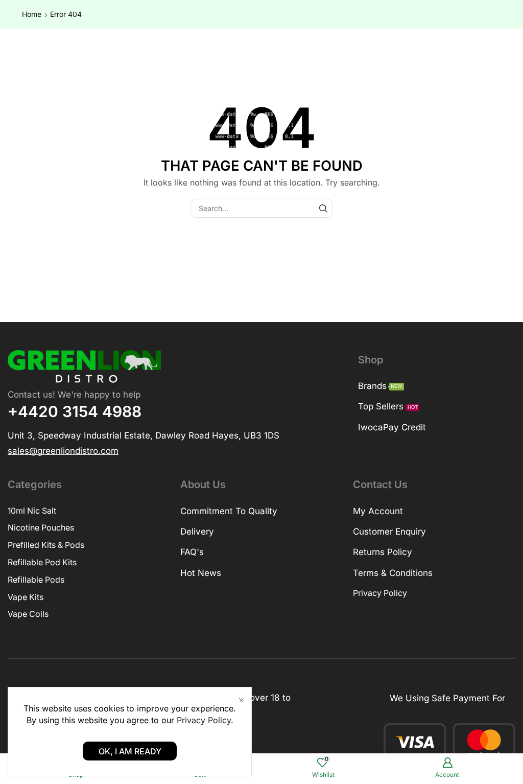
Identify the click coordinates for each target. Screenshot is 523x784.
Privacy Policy (204, 720)
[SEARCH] (323, 208)
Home (31, 14)
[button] (63, 449)
